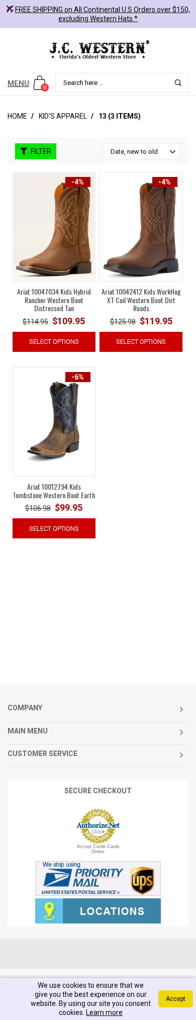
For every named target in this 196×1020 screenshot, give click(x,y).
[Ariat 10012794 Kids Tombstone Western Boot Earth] (54, 421)
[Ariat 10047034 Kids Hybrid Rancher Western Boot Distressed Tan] (54, 226)
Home (17, 116)
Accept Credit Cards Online (98, 849)
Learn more (104, 1012)
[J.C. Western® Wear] (98, 49)
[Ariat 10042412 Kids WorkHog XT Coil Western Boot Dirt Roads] (141, 226)
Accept (175, 998)
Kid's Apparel (63, 116)
